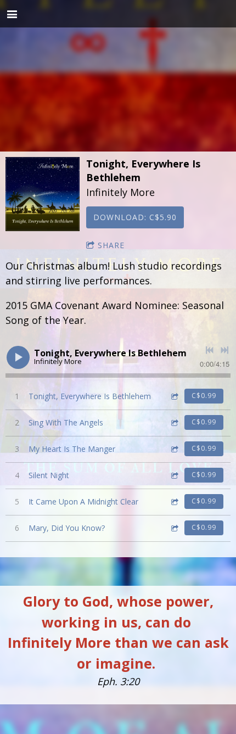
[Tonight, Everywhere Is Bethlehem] (42, 194)
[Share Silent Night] (174, 475)
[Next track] (224, 350)
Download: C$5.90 (135, 217)
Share (111, 245)
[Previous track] (210, 350)
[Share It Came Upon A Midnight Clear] (174, 501)
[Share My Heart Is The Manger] (174, 449)
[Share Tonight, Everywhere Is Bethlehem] (174, 396)
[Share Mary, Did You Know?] (174, 528)
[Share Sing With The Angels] (174, 422)
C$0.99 (204, 395)
